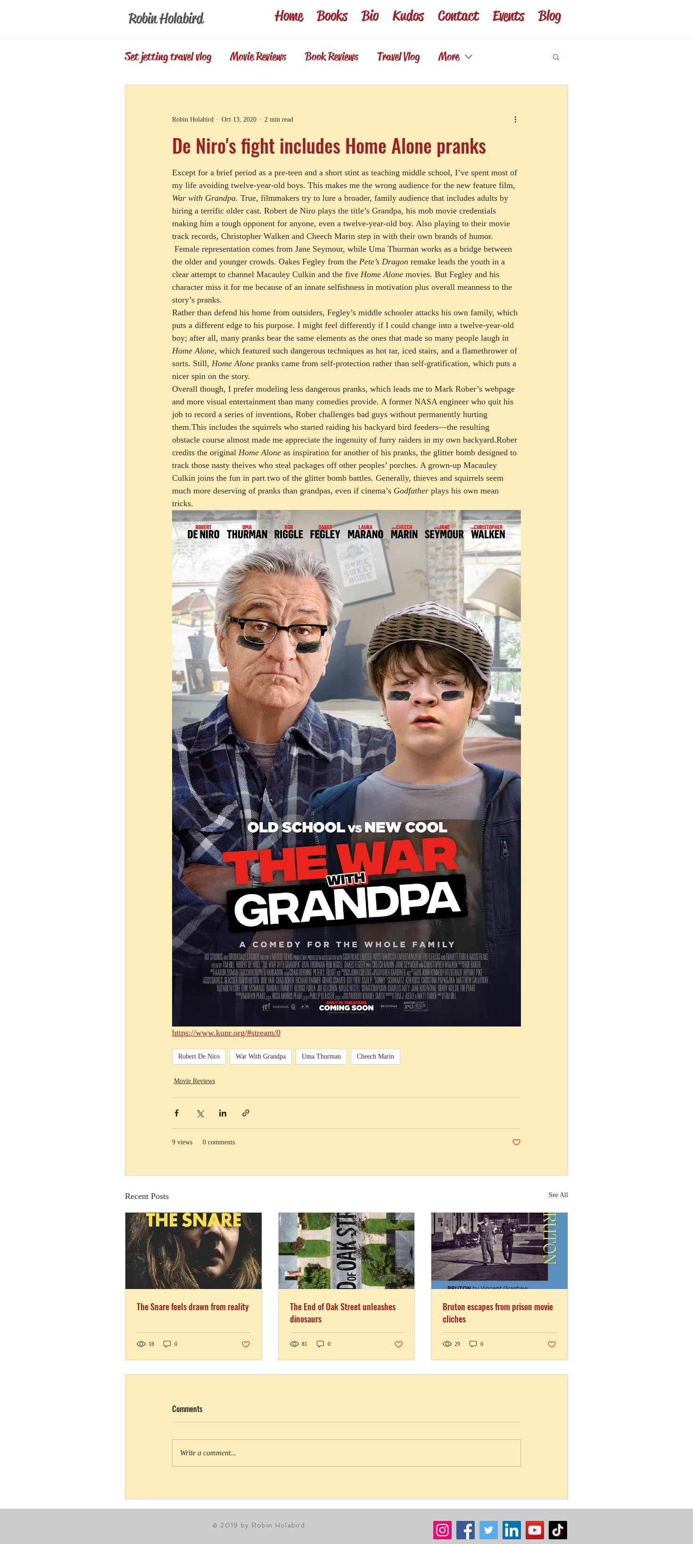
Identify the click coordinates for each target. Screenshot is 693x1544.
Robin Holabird (166, 18)
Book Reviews (331, 56)
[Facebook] (465, 1530)
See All (558, 1195)
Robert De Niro (199, 1056)
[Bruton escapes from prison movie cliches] (499, 1251)
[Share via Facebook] (176, 1113)
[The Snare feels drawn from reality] (193, 1251)
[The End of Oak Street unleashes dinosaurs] (347, 1251)
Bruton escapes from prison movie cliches (498, 1312)
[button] (556, 56)
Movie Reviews (258, 56)
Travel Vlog (398, 56)
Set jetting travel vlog (168, 56)
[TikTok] (558, 1530)
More (448, 56)
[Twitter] (488, 1530)
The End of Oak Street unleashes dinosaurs (343, 1312)
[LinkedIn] (512, 1530)
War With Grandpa (261, 1056)
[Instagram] (442, 1530)
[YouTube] (535, 1530)
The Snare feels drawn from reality (193, 1306)
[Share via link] (245, 1113)
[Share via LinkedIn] (222, 1113)
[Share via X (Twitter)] (199, 1113)
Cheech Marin (375, 1056)
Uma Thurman (321, 1056)
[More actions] (515, 119)
